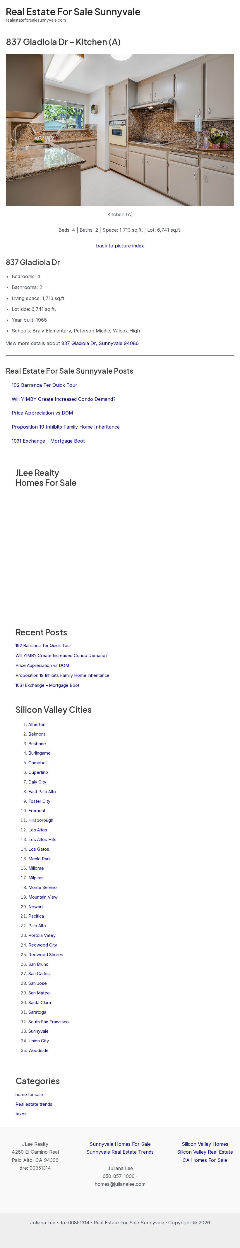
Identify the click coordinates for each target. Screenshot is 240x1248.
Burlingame (39, 753)
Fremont (36, 810)
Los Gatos (38, 849)
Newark (36, 906)
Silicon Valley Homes (205, 1144)
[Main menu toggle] (227, 14)
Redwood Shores (45, 954)
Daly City (37, 782)
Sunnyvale (38, 1031)
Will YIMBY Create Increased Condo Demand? (62, 655)
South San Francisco (48, 1022)
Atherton (36, 724)
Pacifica (36, 916)
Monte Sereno (42, 887)
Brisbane (37, 743)
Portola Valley (42, 935)
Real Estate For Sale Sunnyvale (73, 11)
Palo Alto (37, 925)
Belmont (36, 734)
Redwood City (42, 945)
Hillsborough (40, 820)
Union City (38, 1041)
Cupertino (38, 772)
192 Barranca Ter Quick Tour (43, 645)
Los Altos (37, 830)
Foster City (39, 801)
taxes (21, 1114)
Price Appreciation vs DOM (42, 665)
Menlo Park (39, 859)
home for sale (29, 1094)
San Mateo (39, 993)
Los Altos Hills (42, 839)
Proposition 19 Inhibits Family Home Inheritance (62, 675)
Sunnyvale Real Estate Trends (120, 1152)
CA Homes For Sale (205, 1160)
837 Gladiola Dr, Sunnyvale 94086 (100, 343)
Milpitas (36, 877)
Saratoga (37, 1012)
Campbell (37, 762)
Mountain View (43, 897)
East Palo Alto (42, 791)
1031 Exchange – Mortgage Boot (47, 685)
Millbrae (36, 868)
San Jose (37, 983)
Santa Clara (39, 1002)
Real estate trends (34, 1104)
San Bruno (38, 964)
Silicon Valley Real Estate (205, 1152)
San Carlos (39, 973)
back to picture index (120, 246)
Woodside (38, 1050)
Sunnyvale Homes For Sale (120, 1144)
